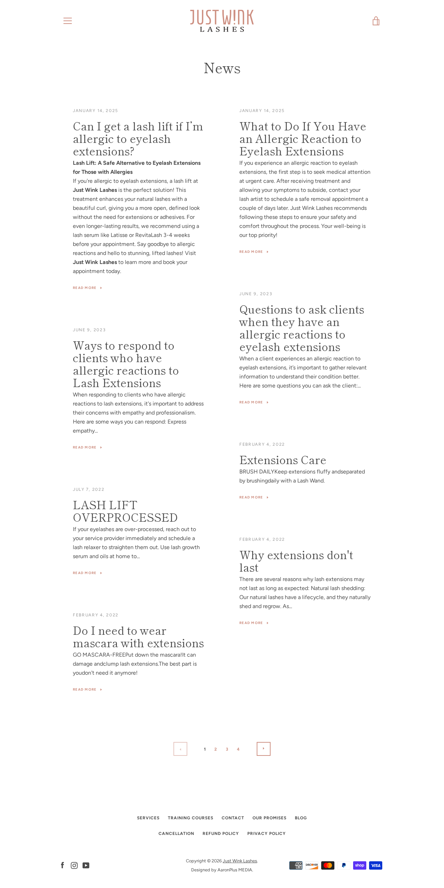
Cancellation (176, 833)
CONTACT (233, 818)
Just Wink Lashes (240, 860)
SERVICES (148, 818)
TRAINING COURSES (190, 818)
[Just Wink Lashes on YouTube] (86, 865)
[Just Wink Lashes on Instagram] (74, 865)
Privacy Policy (266, 833)
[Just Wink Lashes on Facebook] (62, 865)
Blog (301, 818)
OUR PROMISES (270, 818)
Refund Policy (221, 833)
